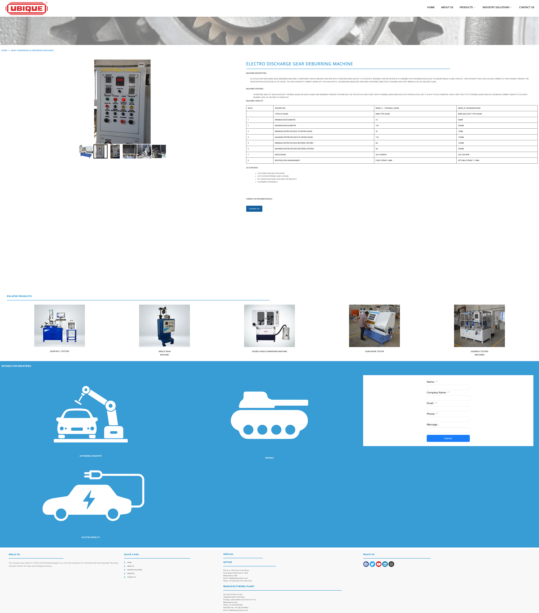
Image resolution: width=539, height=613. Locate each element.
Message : (433, 424)
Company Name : (437, 392)
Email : (431, 403)
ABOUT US (447, 8)
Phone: (431, 413)
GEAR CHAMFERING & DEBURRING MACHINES (32, 50)
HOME (431, 8)
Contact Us (254, 208)
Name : (431, 381)
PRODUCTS (466, 8)
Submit (448, 438)
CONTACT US (526, 8)
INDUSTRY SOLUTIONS (496, 8)
